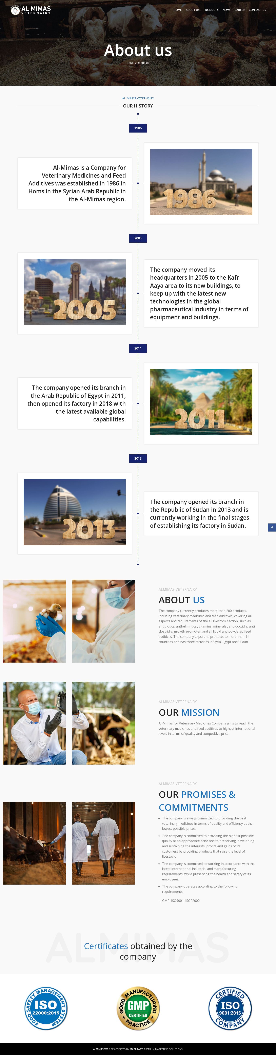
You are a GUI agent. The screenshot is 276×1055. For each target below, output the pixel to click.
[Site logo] (30, 10)
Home (130, 62)
